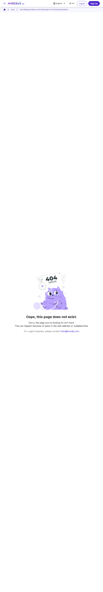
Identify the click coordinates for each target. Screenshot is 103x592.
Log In (82, 3)
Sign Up (94, 3)
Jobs (13, 10)
